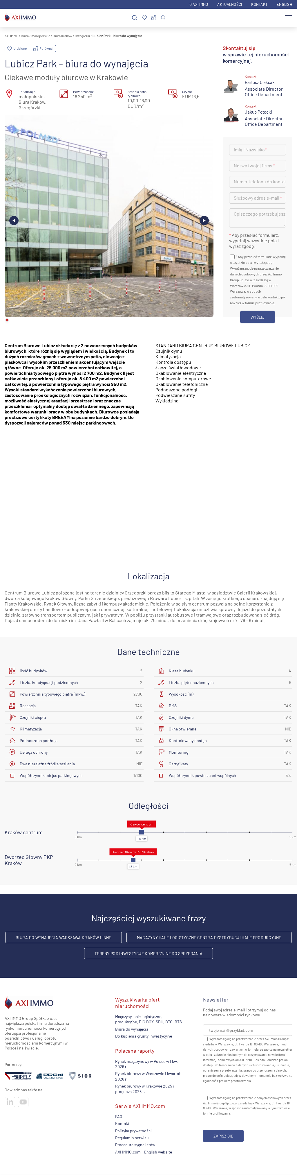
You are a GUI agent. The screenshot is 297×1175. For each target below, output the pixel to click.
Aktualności (229, 4)
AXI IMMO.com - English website (143, 1151)
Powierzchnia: (83, 91)
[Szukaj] (134, 18)
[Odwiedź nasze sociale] (10, 1102)
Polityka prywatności (133, 1130)
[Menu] (288, 17)
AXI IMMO (11, 36)
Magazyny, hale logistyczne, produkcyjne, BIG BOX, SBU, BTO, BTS (148, 1019)
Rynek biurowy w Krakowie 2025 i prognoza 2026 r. (144, 1088)
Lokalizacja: (28, 91)
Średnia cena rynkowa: (137, 93)
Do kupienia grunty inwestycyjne (143, 1036)
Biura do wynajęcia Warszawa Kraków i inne (63, 937)
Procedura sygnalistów (135, 1144)
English (284, 4)
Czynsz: (187, 91)
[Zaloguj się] (163, 17)
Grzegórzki (82, 36)
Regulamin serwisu (132, 1137)
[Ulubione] (144, 17)
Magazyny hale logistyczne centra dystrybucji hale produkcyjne (209, 937)
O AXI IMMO (198, 4)
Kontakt (259, 4)
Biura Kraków (62, 36)
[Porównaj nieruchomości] (153, 17)
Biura (25, 36)
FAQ (118, 1116)
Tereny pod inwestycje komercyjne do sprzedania (148, 953)
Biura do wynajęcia (131, 1029)
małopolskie (40, 36)
